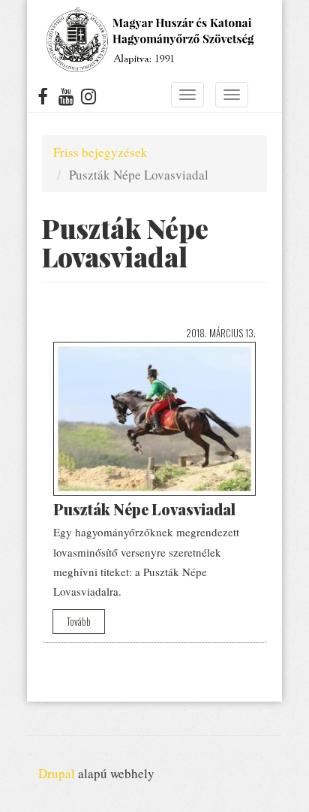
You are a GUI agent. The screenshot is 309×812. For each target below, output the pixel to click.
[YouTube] (66, 99)
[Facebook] (43, 99)
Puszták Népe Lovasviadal (144, 509)
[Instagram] (88, 99)
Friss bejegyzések (100, 152)
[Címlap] (149, 40)
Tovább (79, 621)
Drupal (56, 773)
